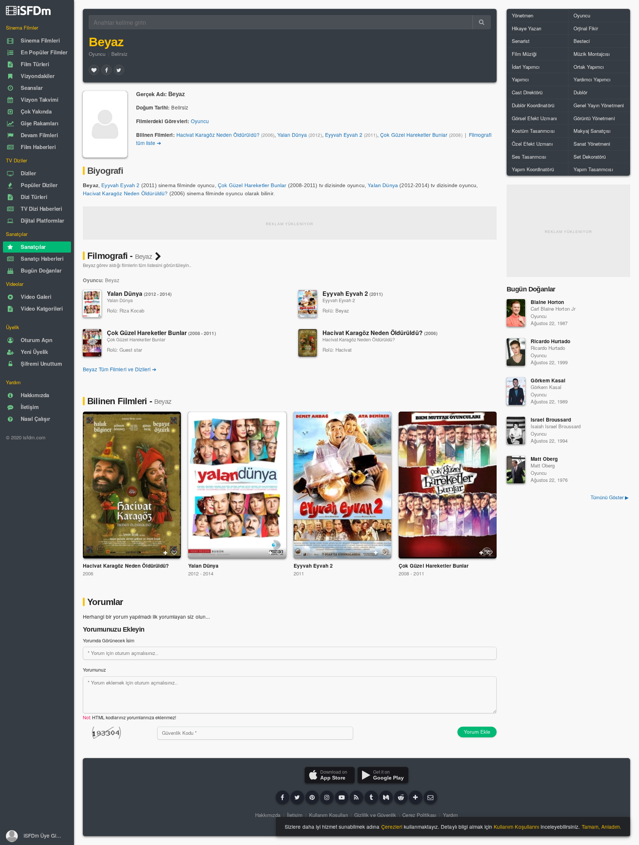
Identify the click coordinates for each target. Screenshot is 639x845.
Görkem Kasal (548, 380)
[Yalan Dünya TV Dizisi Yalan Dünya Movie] (237, 485)
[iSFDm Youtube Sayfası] (341, 797)
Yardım (450, 814)
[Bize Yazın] (430, 797)
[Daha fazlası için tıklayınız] (415, 797)
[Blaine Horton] (516, 313)
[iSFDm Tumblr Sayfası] (371, 797)
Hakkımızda (267, 814)
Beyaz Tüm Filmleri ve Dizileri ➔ (119, 369)
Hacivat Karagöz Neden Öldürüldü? (218, 134)
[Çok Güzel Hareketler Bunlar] (92, 342)
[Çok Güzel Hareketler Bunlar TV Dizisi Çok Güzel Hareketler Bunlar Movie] (448, 485)
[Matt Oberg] (516, 469)
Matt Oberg (544, 458)
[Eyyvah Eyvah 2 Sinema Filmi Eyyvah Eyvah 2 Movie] (343, 485)
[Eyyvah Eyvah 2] (307, 303)
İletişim (294, 814)
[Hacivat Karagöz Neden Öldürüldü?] (307, 342)
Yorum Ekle (477, 732)
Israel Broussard (551, 419)
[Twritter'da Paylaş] (119, 70)
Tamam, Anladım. (601, 826)
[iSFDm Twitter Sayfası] (297, 797)
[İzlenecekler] (165, 552)
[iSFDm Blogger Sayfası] (356, 797)
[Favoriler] (94, 70)
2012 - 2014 (200, 573)
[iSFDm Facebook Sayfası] (282, 797)
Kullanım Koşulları (328, 814)
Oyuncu (97, 53)
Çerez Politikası (419, 814)
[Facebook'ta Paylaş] (106, 70)
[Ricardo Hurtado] (516, 352)
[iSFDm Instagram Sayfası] (327, 797)
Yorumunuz (94, 669)
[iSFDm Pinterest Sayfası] (312, 797)
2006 (88, 573)
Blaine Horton (547, 301)
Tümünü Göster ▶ (610, 497)
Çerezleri (391, 826)
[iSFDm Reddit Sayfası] (401, 797)
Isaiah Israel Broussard (556, 426)
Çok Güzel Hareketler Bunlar (413, 134)
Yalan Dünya (292, 134)
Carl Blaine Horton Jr (553, 308)
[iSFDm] (28, 10)
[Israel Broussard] (516, 430)
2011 (299, 573)
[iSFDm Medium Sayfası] (386, 797)
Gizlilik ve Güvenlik (375, 814)
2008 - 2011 (411, 573)
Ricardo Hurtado (550, 341)
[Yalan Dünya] (92, 303)
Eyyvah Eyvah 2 (343, 134)
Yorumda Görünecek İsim (108, 640)
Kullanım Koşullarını (516, 826)
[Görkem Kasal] (516, 391)
